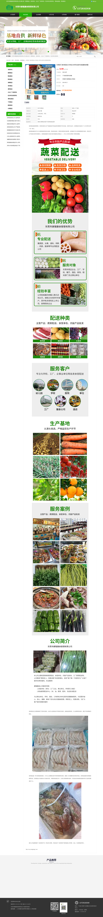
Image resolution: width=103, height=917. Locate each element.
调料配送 (10, 89)
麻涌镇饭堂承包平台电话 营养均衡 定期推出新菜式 (14, 130)
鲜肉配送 (10, 79)
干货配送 (10, 102)
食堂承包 (10, 69)
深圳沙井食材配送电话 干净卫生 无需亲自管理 (14, 145)
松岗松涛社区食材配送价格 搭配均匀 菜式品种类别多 (14, 133)
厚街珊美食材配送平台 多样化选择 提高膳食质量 (14, 142)
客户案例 (77, 14)
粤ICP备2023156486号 (25, 904)
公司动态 (64, 14)
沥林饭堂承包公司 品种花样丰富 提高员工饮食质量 (14, 117)
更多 (20, 114)
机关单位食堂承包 (12, 95)
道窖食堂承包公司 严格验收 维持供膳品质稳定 (14, 127)
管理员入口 (29, 908)
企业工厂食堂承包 (12, 92)
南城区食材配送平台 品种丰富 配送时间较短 (14, 123)
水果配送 (10, 108)
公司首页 (12, 14)
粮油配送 (10, 76)
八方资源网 (19, 908)
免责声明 (24, 908)
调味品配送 (10, 98)
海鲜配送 (10, 82)
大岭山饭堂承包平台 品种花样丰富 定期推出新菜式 (14, 136)
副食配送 (10, 105)
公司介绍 (51, 14)
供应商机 (25, 14)
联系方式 (90, 14)
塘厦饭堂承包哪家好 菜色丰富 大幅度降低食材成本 (14, 139)
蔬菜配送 (10, 72)
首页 (13, 60)
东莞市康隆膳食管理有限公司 (17, 906)
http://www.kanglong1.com (31, 849)
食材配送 (22, 60)
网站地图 (34, 908)
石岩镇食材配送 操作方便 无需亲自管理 (14, 120)
